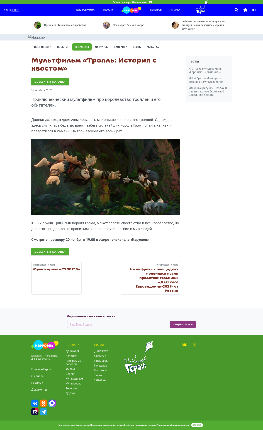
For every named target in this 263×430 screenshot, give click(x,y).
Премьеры (82, 47)
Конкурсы (156, 10)
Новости (108, 10)
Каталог (71, 356)
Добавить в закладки (50, 81)
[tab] (184, 344)
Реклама (37, 383)
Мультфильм (74, 378)
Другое (70, 393)
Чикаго (15, 10)
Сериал (70, 374)
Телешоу (71, 388)
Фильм (70, 369)
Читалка (153, 47)
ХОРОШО (197, 425)
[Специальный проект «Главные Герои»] (190, 7)
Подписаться (183, 324)
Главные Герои (41, 369)
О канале (37, 376)
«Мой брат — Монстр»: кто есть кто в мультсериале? (206, 80)
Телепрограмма (85, 10)
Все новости (42, 47)
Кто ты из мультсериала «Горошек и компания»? (205, 70)
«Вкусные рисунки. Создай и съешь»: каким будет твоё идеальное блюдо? (208, 91)
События (63, 47)
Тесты (137, 47)
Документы (39, 389)
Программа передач (73, 362)
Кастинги (120, 47)
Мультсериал (74, 383)
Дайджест (72, 351)
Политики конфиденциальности (173, 425)
